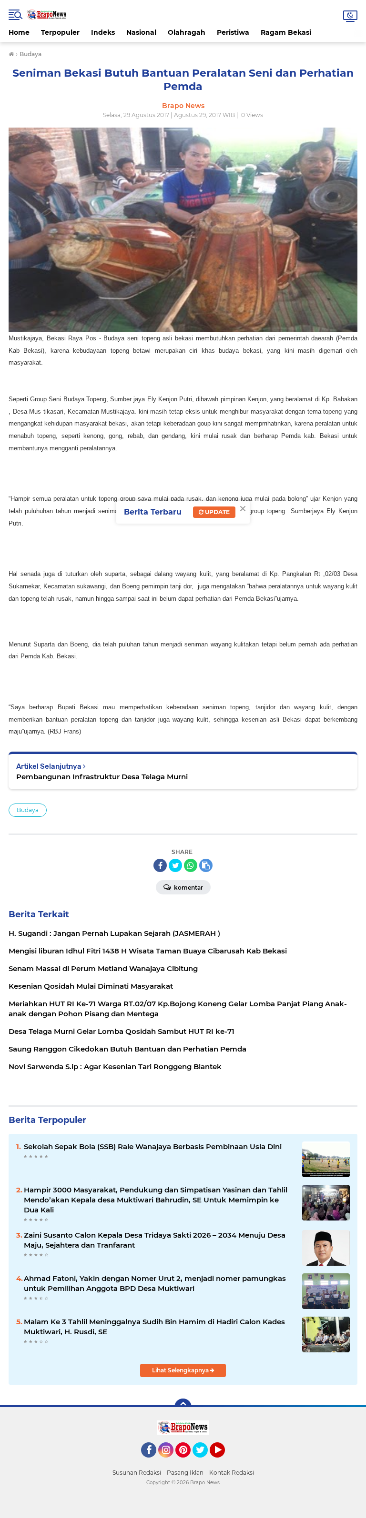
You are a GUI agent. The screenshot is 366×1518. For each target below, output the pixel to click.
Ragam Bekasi (286, 32)
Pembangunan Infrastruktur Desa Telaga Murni (102, 776)
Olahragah (186, 32)
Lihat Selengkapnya (181, 1370)
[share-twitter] (175, 865)
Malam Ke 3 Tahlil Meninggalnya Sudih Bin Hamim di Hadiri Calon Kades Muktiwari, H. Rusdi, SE (154, 1326)
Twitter (204, 1462)
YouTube (224, 1462)
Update (216, 512)
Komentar (188, 887)
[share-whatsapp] (190, 865)
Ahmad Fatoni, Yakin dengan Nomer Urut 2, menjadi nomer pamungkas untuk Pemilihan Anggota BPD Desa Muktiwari (155, 1283)
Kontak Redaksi (231, 1472)
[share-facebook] (160, 865)
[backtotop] (183, 1407)
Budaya (28, 810)
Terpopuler (60, 32)
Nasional (141, 32)
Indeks (103, 32)
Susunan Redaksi (136, 1472)
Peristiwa (233, 32)
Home (19, 32)
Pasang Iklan (185, 1472)
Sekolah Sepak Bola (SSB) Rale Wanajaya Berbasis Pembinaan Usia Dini (153, 1146)
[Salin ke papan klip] (206, 865)
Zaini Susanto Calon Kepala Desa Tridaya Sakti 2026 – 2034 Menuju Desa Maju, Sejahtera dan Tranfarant (154, 1240)
